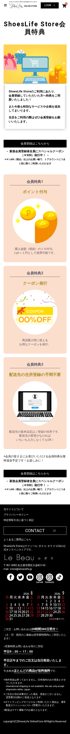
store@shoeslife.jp (21, 569)
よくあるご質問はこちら (17, 539)
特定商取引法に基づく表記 (19, 520)
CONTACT (35, 530)
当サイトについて (14, 509)
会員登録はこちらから (35, 143)
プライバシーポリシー (16, 514)
